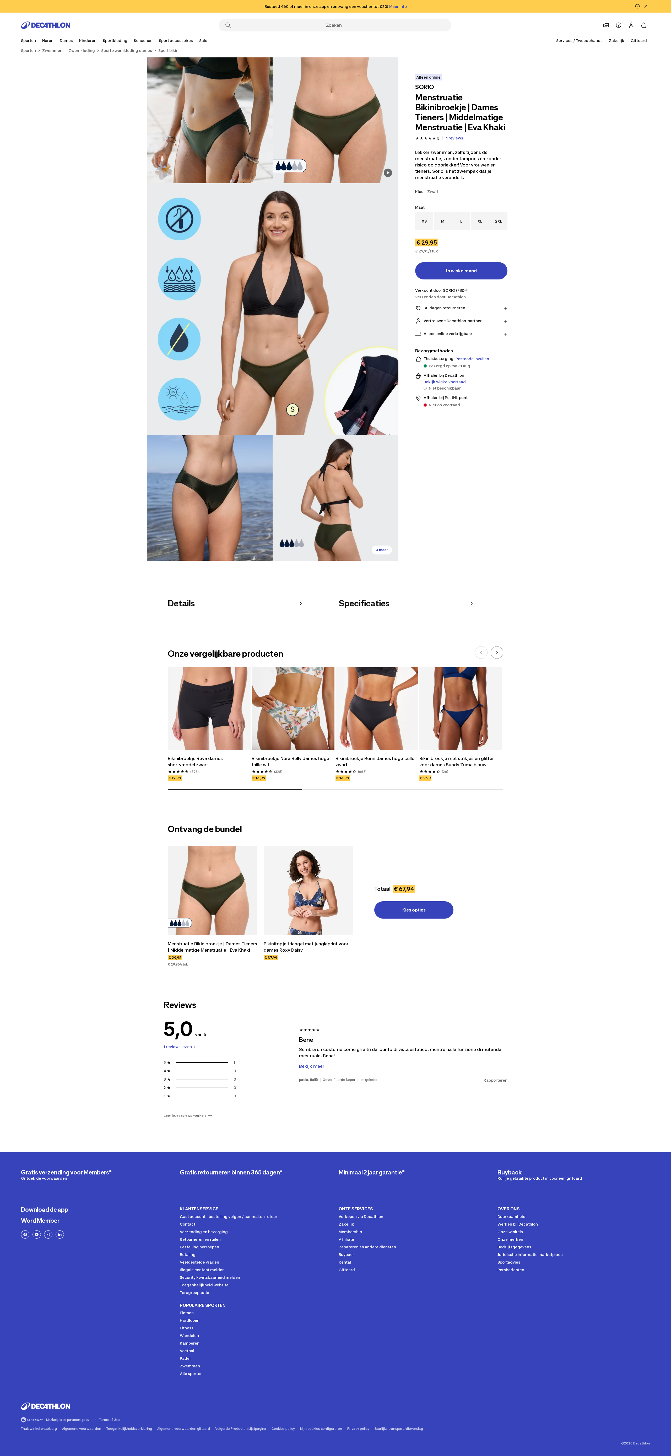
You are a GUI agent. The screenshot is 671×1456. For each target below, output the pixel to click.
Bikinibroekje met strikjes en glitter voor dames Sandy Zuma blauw (456, 761)
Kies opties (414, 910)
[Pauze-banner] (637, 6)
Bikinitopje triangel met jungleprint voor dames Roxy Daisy (306, 947)
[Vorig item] (481, 652)
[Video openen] (388, 173)
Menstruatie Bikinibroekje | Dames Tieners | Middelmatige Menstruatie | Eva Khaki (212, 947)
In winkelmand (461, 270)
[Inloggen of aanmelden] (631, 25)
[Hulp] (618, 25)
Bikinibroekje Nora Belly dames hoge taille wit (290, 761)
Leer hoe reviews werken (185, 1115)
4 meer (382, 550)
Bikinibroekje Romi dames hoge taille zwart (375, 761)
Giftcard (639, 40)
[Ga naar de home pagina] (45, 25)
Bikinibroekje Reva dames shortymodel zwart (195, 761)
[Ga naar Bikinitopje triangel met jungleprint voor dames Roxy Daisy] (308, 890)
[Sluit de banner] (646, 6)
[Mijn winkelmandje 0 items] (643, 25)
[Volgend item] (497, 652)
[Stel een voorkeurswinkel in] (606, 25)
